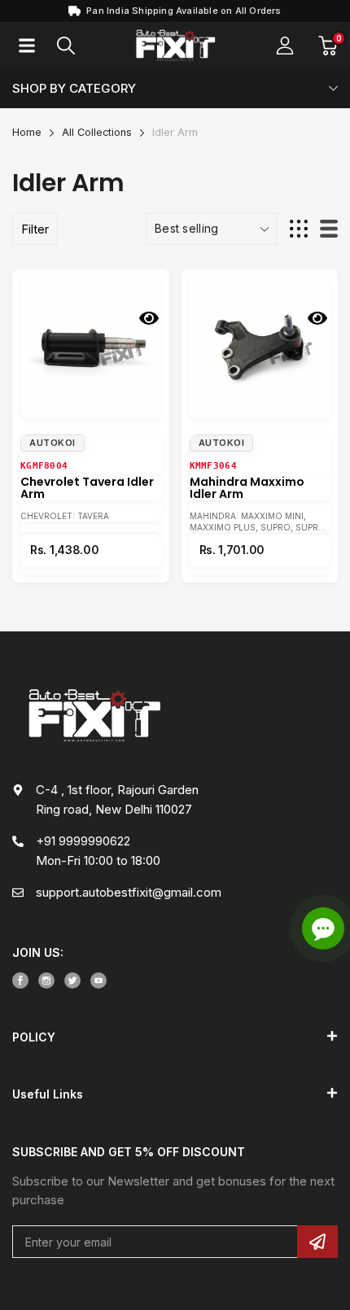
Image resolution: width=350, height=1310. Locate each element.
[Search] (66, 46)
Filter (35, 229)
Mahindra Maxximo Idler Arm (247, 488)
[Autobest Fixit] (175, 46)
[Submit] (317, 1241)
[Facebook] (20, 980)
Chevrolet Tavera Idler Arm (87, 488)
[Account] (285, 46)
